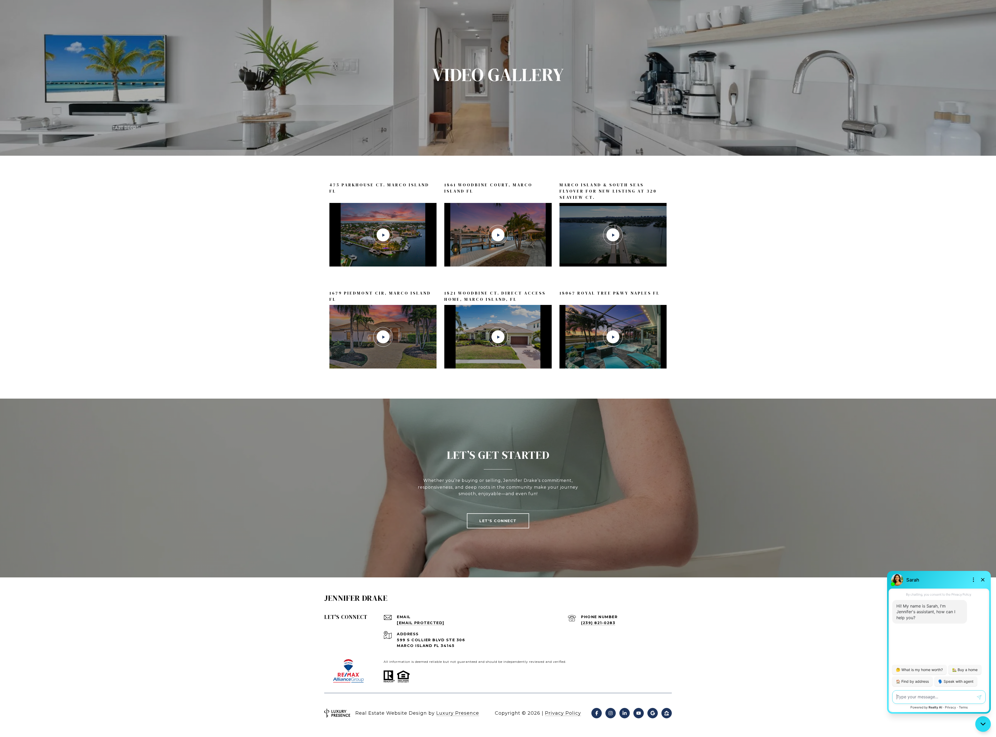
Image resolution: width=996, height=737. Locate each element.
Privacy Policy (563, 713)
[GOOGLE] (652, 713)
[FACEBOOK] (596, 713)
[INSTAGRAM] (610, 713)
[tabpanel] (498, 275)
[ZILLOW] (666, 713)
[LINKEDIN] (624, 713)
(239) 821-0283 (598, 622)
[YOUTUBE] (638, 713)
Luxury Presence (457, 713)
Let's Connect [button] (498, 520)
